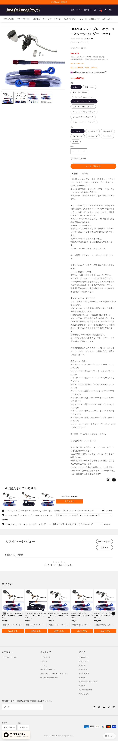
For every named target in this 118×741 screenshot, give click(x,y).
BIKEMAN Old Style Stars (49, 678)
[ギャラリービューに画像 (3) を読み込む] (33, 97)
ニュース (43, 665)
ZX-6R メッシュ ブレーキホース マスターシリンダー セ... (13, 615)
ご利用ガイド (84, 657)
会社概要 (82, 678)
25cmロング (77, 136)
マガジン (43, 661)
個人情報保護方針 (85, 690)
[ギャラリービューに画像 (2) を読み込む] (20, 97)
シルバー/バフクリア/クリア (85, 122)
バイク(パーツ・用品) (10, 657)
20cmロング (107, 131)
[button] (94, 10)
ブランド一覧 (45, 657)
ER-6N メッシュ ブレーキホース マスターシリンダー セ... (28, 511)
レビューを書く (104, 541)
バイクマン (52, 736)
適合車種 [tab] (85, 174)
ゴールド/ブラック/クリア (83, 117)
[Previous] (4, 613)
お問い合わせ (84, 694)
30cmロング (92, 136)
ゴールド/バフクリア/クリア (85, 112)
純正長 (75, 141)
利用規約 (82, 686)
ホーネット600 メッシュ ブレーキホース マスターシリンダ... (82, 615)
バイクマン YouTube (47, 669)
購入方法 (82, 665)
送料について (84, 661)
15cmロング (92, 131)
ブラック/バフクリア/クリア (84, 101)
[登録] (40, 707)
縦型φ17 (76, 87)
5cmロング (107, 136)
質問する (104, 547)
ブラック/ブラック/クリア (83, 107)
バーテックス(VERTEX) (79, 42)
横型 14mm (89, 87)
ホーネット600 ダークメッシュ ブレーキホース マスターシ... (29, 515)
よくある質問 (84, 674)
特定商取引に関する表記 (88, 682)
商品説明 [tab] (75, 174)
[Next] (113, 613)
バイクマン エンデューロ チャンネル (54, 674)
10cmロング (77, 131)
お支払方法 (83, 669)
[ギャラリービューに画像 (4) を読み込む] (46, 97)
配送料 (79, 57)
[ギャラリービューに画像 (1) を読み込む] (7, 97)
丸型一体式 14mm (80, 92)
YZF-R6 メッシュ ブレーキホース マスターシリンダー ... (28, 524)
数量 (72, 147)
